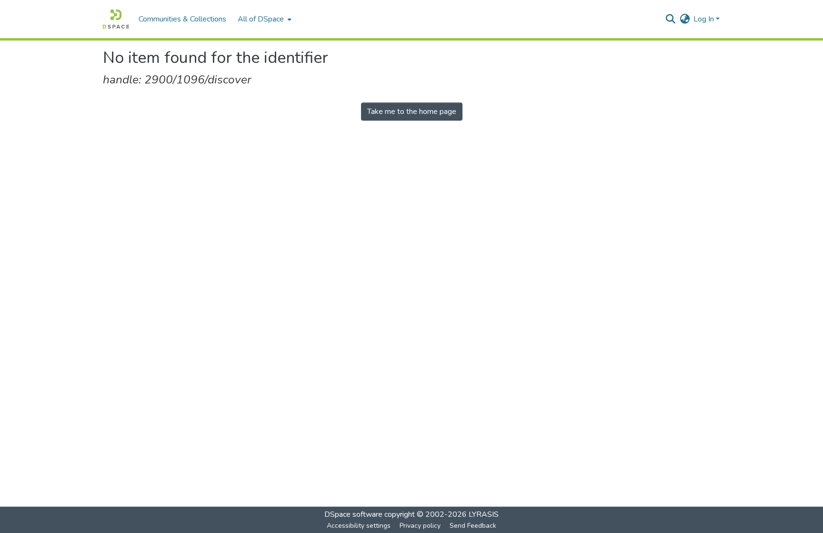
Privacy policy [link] (420, 525)
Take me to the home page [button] (411, 111)
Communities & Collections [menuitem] (182, 19)
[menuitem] (263, 19)
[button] (116, 19)
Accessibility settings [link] (359, 525)
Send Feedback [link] (473, 525)
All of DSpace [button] (261, 19)
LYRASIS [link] (484, 514)
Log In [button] (704, 19)
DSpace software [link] (353, 514)
